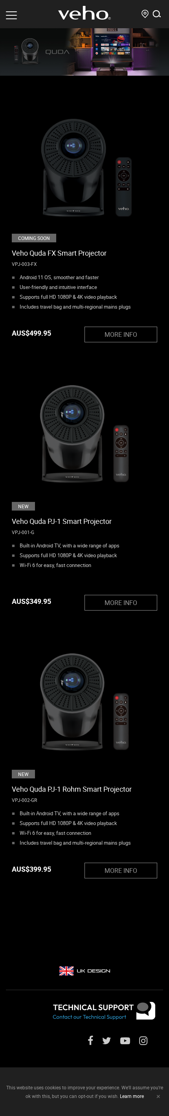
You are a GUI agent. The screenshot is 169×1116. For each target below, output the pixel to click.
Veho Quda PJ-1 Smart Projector (62, 521)
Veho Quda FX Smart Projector (59, 253)
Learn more (132, 1096)
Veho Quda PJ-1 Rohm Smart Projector (72, 789)
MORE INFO (121, 334)
